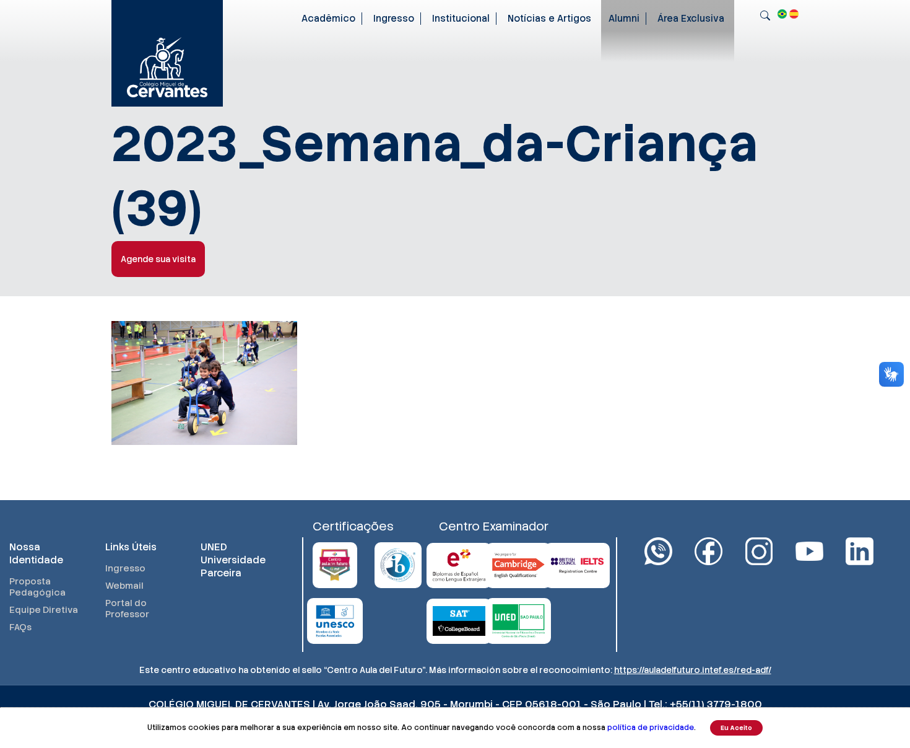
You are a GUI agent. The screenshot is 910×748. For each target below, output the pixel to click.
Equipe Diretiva (43, 609)
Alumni (624, 18)
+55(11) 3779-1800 (716, 704)
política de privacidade (650, 728)
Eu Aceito (736, 728)
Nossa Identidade (36, 553)
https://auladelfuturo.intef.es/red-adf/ (692, 669)
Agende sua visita (158, 259)
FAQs (20, 627)
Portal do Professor (127, 608)
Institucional (461, 18)
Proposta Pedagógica (37, 587)
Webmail (124, 585)
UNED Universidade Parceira (233, 559)
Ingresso (393, 18)
